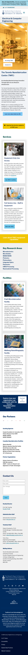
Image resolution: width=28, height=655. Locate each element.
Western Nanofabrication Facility (11, 449)
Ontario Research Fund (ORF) (10, 433)
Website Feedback (5, 651)
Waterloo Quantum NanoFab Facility (12, 446)
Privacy (3, 644)
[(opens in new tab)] (14, 149)
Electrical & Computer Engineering (12, 19)
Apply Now (23, 4)
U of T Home (4, 638)
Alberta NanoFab (7, 444)
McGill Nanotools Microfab (9, 448)
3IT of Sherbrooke (7, 453)
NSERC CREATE (7, 435)
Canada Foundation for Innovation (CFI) (13, 432)
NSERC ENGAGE (7, 437)
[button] (14, 126)
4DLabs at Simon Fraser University (11, 451)
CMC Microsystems (8, 462)
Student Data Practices (7, 647)
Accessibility (4, 641)
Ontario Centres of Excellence (10, 460)
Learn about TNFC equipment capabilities (14, 238)
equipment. (14, 175)
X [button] (27, 1)
